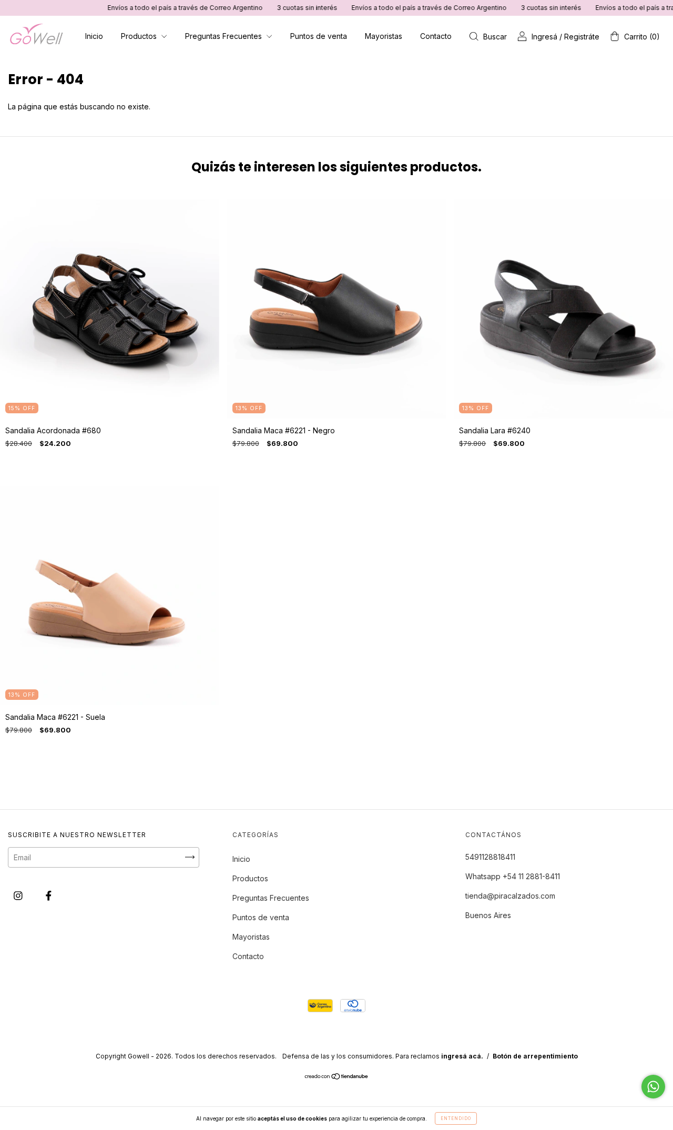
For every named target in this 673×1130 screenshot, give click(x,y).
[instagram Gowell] (19, 895)
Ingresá (544, 36)
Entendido (456, 1118)
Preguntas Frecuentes (224, 36)
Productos (140, 36)
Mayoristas (383, 36)
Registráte (581, 36)
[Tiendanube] (337, 1077)
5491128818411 (490, 856)
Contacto (436, 36)
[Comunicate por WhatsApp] (653, 1086)
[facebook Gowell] (48, 895)
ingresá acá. (462, 1056)
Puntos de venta (318, 36)
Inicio (94, 36)
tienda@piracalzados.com (510, 895)
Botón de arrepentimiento (535, 1056)
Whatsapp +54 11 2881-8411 (512, 876)
